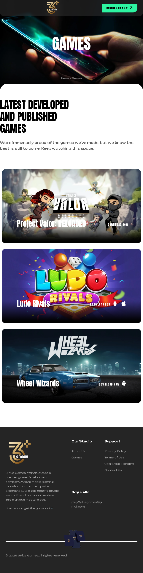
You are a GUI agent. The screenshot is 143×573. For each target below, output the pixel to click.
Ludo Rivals (33, 303)
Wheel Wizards (38, 383)
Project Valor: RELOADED (51, 223)
